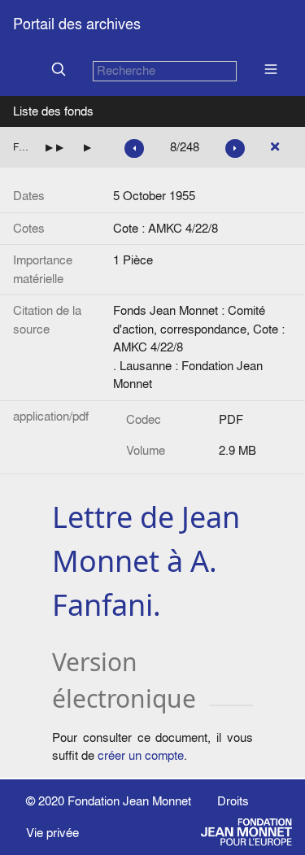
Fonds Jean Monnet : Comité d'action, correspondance (23, 147)
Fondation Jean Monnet (129, 800)
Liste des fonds (53, 111)
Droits (233, 800)
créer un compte (141, 755)
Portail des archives (77, 24)
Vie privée (52, 832)
